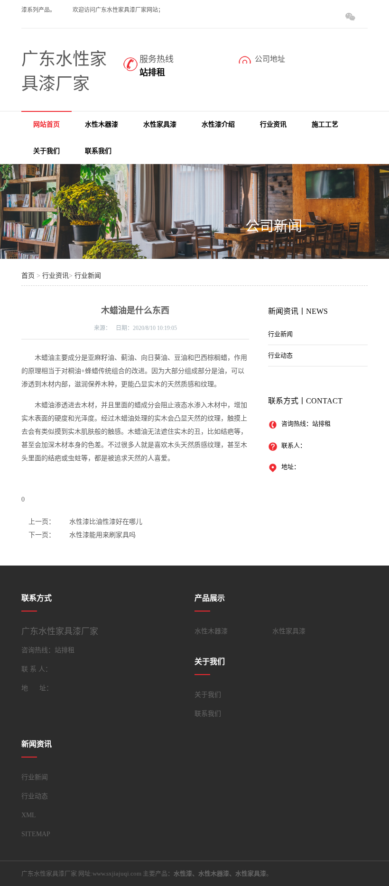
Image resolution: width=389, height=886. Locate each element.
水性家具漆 (159, 124)
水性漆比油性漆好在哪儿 (105, 521)
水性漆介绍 (218, 124)
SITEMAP (35, 834)
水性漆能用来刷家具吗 (102, 535)
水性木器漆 (101, 124)
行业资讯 (273, 124)
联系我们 (98, 151)
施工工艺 (325, 124)
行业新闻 (87, 275)
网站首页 (46, 124)
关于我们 (46, 151)
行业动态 (280, 355)
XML (28, 815)
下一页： (41, 535)
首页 (28, 275)
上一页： (41, 521)
